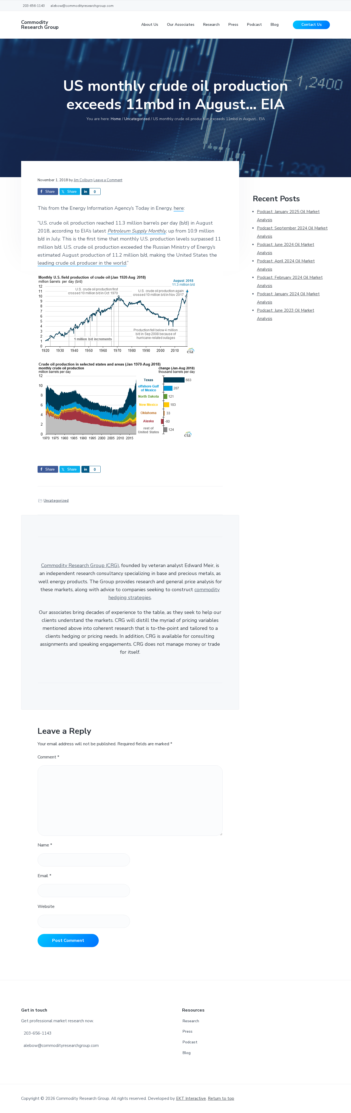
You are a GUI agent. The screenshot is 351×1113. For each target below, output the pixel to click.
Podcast (190, 1042)
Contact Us (311, 24)
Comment (48, 757)
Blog (187, 1052)
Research (191, 1021)
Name (45, 845)
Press (188, 1031)
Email (44, 876)
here (179, 208)
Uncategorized (56, 500)
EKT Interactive (191, 1098)
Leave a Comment (108, 180)
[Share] (85, 191)
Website (46, 907)
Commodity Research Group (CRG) (80, 565)
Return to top (221, 1098)
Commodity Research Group (40, 24)
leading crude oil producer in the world (82, 263)
